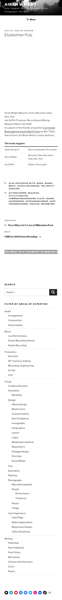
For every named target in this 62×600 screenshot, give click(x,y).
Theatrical (20, 498)
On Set (11, 370)
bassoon (33, 193)
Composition (15, 320)
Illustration (14, 470)
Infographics (18, 428)
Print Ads (17, 456)
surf (53, 201)
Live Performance (17, 336)
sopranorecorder (37, 201)
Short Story (14, 552)
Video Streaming (21, 531)
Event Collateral (20, 418)
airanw (29, 31)
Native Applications (22, 522)
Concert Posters (20, 414)
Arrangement (15, 315)
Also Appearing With (22, 183)
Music (12, 186)
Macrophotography (22, 484)
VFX (10, 375)
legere (50, 198)
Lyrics (11, 566)
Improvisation (15, 325)
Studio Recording (28, 186)
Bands (49, 183)
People (15, 489)
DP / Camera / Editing (19, 361)
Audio (40, 183)
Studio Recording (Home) (21, 340)
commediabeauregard (22, 198)
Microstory (14, 557)
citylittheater (18, 196)
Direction (13, 356)
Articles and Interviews (20, 562)
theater (34, 204)
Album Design (19, 404)
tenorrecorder (18, 204)
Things (15, 508)
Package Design (20, 451)
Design (12, 400)
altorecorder (18, 193)
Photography (15, 480)
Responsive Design (22, 527)
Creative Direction (18, 386)
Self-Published (16, 547)
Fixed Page (17, 517)
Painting (12, 475)
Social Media (18, 461)
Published (13, 543)
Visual (8, 381)
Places (15, 503)
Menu (33, 19)
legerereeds (16, 201)
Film (10, 466)
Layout (15, 432)
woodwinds (48, 204)
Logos (15, 437)
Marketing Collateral (23, 442)
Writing (8, 538)
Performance (22, 493)
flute (41, 198)
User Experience (17, 513)
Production (10, 352)
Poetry (11, 571)
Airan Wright (21, 4)
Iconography (18, 423)
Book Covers (18, 409)
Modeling (17, 395)
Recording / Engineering (21, 365)
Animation (13, 390)
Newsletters (18, 446)
